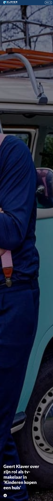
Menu (47, 2)
